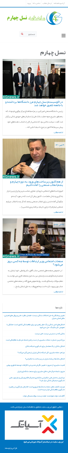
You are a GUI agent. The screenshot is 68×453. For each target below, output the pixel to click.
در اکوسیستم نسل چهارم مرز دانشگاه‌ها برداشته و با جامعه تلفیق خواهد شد (34, 103)
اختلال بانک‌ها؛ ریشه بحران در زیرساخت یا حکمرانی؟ (45, 359)
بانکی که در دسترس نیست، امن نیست (50, 334)
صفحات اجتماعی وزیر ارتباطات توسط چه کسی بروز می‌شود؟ (35, 262)
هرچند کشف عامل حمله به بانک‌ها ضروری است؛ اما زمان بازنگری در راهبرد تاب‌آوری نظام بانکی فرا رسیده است (37, 388)
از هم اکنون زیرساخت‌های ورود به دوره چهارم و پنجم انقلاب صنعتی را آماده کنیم (36, 183)
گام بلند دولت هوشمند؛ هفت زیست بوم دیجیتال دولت (44, 396)
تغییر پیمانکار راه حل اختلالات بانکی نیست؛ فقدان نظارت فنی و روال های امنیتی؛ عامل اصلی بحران (34, 316)
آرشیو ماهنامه (59, 3)
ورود (29, 3)
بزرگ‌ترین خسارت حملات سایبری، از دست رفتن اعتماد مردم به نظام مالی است (35, 340)
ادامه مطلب (58, 132)
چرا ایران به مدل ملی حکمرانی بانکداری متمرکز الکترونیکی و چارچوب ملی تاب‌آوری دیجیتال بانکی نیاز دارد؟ (37, 379)
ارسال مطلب (46, 3)
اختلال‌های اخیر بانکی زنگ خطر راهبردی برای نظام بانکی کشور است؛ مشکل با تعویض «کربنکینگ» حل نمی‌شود (36, 325)
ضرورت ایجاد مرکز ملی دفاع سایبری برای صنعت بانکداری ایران (41, 371)
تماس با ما (36, 3)
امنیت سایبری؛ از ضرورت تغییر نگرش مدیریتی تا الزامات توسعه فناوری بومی (35, 365)
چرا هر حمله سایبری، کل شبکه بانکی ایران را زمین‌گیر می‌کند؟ (41, 352)
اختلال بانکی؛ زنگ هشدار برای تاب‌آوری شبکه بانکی (45, 346)
